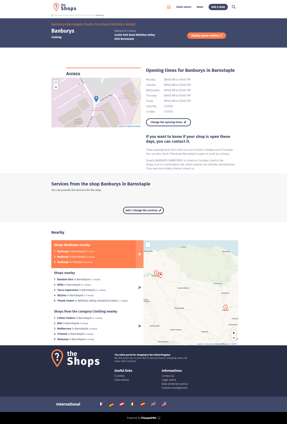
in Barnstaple (71, 251)
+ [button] (56, 82)
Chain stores (121, 379)
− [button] (56, 87)
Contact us (168, 375)
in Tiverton (70, 262)
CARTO (234, 343)
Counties (119, 375)
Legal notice (169, 379)
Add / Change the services (142, 210)
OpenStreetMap (133, 126)
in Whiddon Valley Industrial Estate (87, 300)
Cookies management (174, 387)
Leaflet (121, 126)
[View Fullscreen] (147, 244)
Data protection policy (175, 383)
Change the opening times (167, 122)
